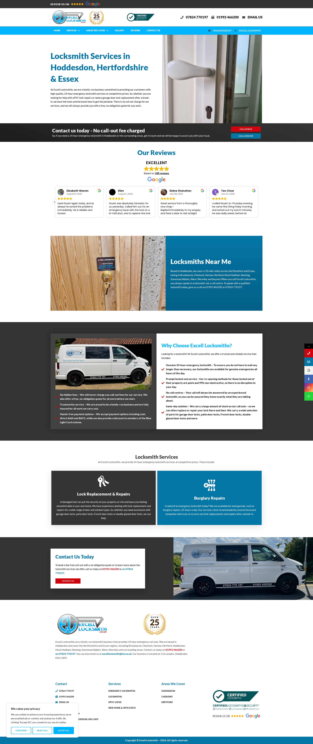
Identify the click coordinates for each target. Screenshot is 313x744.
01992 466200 (110, 568)
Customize (21, 730)
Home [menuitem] (57, 30)
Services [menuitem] (71, 30)
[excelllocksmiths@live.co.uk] (308, 361)
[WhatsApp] (308, 396)
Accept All (63, 730)
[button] (54, 202)
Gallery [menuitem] (119, 30)
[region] (42, 720)
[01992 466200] (308, 353)
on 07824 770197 (65, 653)
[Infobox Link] (103, 498)
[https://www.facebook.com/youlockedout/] (308, 379)
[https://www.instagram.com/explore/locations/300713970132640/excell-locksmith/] (308, 387)
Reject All (42, 730)
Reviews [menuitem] (135, 30)
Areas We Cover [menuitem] (95, 30)
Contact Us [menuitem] (153, 30)
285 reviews (162, 173)
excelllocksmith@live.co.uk (117, 653)
